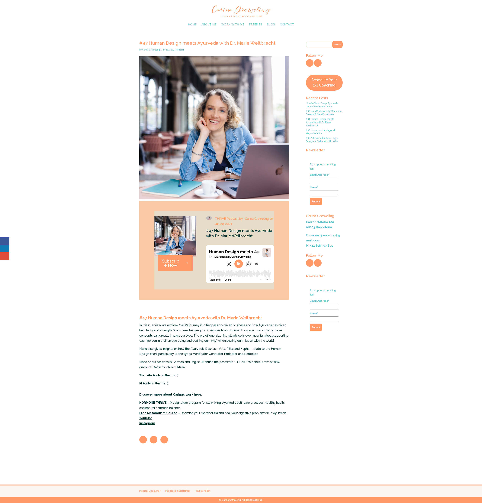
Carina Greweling (151, 50)
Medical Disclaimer (149, 491)
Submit (316, 201)
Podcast (180, 50)
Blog (271, 24)
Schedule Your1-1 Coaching (324, 82)
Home (192, 24)
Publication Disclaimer (177, 491)
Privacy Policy (202, 491)
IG (140, 383)
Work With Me (232, 24)
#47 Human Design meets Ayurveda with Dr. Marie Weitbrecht (320, 122)
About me (209, 24)
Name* (314, 187)
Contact (287, 24)
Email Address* (319, 174)
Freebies (255, 24)
